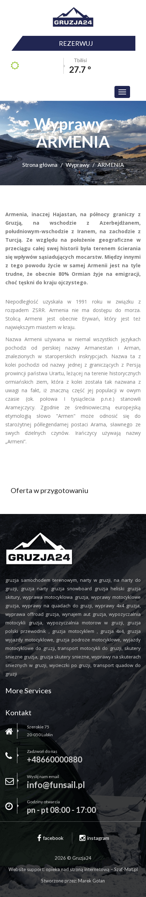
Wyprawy (77, 164)
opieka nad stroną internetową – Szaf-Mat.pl (92, 869)
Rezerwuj (76, 43)
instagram (98, 838)
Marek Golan (91, 881)
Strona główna (39, 164)
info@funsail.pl (56, 785)
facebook (53, 838)
